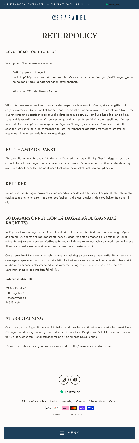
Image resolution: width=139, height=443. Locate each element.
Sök (23, 401)
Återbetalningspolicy (61, 401)
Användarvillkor (37, 401)
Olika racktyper (97, 401)
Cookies (80, 401)
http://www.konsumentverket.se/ (92, 346)
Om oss (113, 401)
